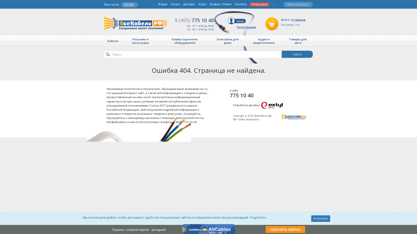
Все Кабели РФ (135, 23)
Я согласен (321, 218)
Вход (240, 21)
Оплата (175, 4)
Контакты (241, 4)
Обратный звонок (298, 4)
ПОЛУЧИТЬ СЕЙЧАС (285, 229)
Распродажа (260, 4)
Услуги (202, 4)
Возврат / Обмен (221, 4)
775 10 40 (194, 20)
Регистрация (246, 27)
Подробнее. (258, 217)
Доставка (189, 4)
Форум (162, 4)
